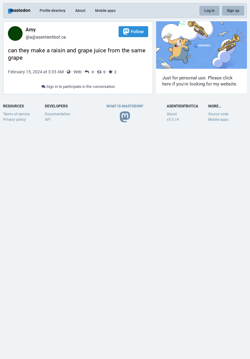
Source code (218, 114)
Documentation (57, 114)
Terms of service (16, 114)
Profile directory (53, 11)
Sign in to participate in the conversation (80, 86)
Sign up (233, 11)
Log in (209, 11)
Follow (137, 31)
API (48, 119)
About (80, 11)
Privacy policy (14, 119)
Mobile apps (105, 11)
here (166, 84)
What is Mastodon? (124, 106)
